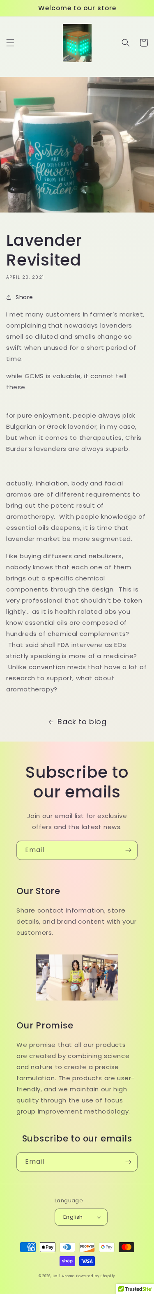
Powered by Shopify (95, 1275)
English (73, 1217)
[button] (10, 43)
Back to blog (81, 721)
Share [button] (24, 297)
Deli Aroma (64, 1275)
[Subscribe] (128, 850)
